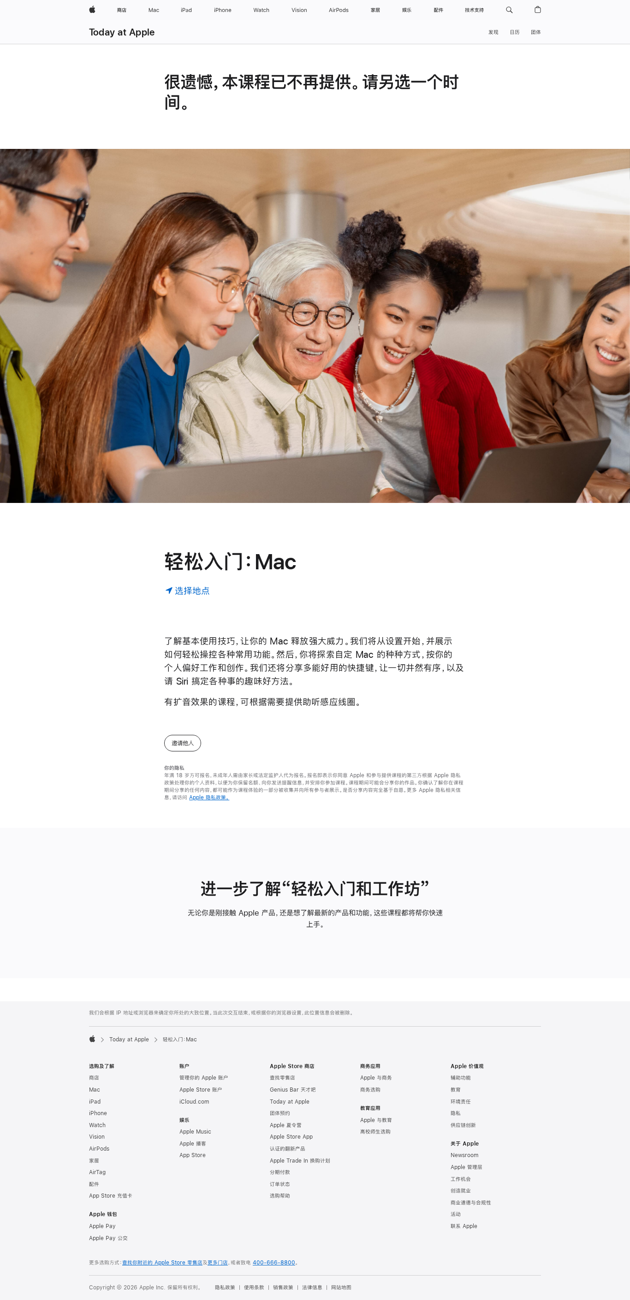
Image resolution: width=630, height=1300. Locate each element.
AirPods (99, 1149)
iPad (95, 1102)
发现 (493, 32)
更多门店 (218, 1262)
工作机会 (461, 1179)
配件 (94, 1184)
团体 (536, 32)
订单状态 (280, 1184)
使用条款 (254, 1287)
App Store (192, 1155)
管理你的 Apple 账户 (203, 1078)
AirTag (97, 1172)
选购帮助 (280, 1196)
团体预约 (280, 1113)
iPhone (98, 1113)
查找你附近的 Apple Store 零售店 (162, 1262)
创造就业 (461, 1191)
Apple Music (195, 1132)
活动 (456, 1214)
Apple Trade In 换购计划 (300, 1161)
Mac (94, 1090)
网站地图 (341, 1287)
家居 (94, 1161)
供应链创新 (463, 1125)
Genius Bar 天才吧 (293, 1090)
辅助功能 (461, 1078)
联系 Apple (464, 1226)
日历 (515, 32)
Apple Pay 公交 (108, 1238)
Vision (97, 1137)
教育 (456, 1090)
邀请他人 (183, 743)
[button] (509, 10)
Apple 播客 (192, 1143)
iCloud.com (194, 1102)
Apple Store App (291, 1137)
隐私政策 (225, 1287)
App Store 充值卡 (110, 1196)
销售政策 (283, 1287)
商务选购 (370, 1090)
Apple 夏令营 (286, 1125)
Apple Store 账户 (200, 1090)
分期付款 (280, 1172)
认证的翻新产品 (287, 1149)
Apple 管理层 (466, 1167)
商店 (94, 1078)
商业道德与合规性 (471, 1202)
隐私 (456, 1113)
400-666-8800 (274, 1262)
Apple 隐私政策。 (209, 797)
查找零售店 (282, 1078)
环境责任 (461, 1102)
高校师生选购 (375, 1132)
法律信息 (312, 1287)
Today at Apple (122, 32)
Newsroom (464, 1155)
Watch (97, 1125)
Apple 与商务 (376, 1078)
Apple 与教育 (376, 1120)
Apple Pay (102, 1226)
